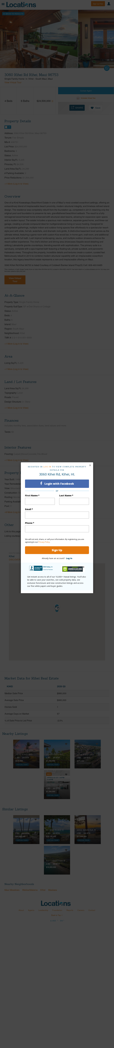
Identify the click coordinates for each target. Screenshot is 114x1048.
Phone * (29, 522)
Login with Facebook (59, 483)
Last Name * (66, 495)
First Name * (32, 495)
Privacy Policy (44, 542)
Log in (47, 467)
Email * (29, 509)
